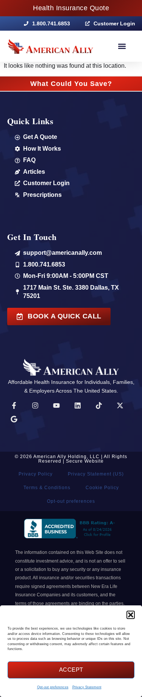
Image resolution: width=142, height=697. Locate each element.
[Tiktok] (99, 405)
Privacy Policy (36, 474)
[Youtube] (56, 405)
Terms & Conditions (46, 487)
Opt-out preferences (53, 687)
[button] (130, 615)
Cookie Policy (102, 487)
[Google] (14, 419)
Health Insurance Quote (71, 8)
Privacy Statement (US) (96, 474)
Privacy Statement (86, 687)
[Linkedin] (77, 405)
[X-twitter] (120, 405)
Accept (71, 669)
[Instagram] (35, 405)
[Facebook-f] (14, 405)
